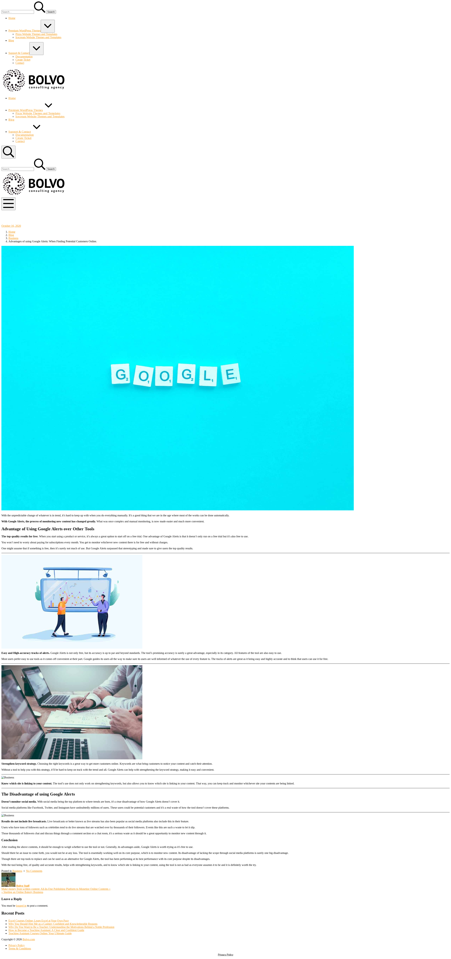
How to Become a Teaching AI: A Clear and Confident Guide (46, 930)
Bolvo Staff (22, 885)
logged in (21, 905)
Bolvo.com (29, 939)
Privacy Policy (225, 954)
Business (17, 870)
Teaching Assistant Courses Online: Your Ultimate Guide (40, 933)
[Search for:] (23, 11)
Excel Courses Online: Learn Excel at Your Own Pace (38, 920)
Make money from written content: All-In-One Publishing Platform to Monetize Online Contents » (55, 888)
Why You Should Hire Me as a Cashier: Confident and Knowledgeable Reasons (52, 923)
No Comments (34, 870)
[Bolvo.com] (34, 92)
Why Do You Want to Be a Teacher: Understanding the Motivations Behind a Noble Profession (61, 926)
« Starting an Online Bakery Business (22, 892)
